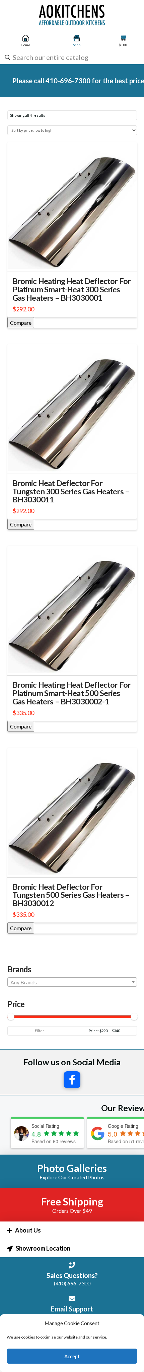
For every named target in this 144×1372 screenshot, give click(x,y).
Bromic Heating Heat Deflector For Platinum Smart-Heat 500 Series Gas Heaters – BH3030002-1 (71, 693)
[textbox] (72, 982)
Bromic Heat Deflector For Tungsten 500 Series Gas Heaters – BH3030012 (71, 895)
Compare (20, 322)
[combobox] (71, 57)
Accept (72, 1356)
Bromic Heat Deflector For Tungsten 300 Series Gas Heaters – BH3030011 (71, 491)
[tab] (72, 1230)
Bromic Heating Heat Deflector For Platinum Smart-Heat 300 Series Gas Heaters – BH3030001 (71, 289)
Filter (39, 1030)
